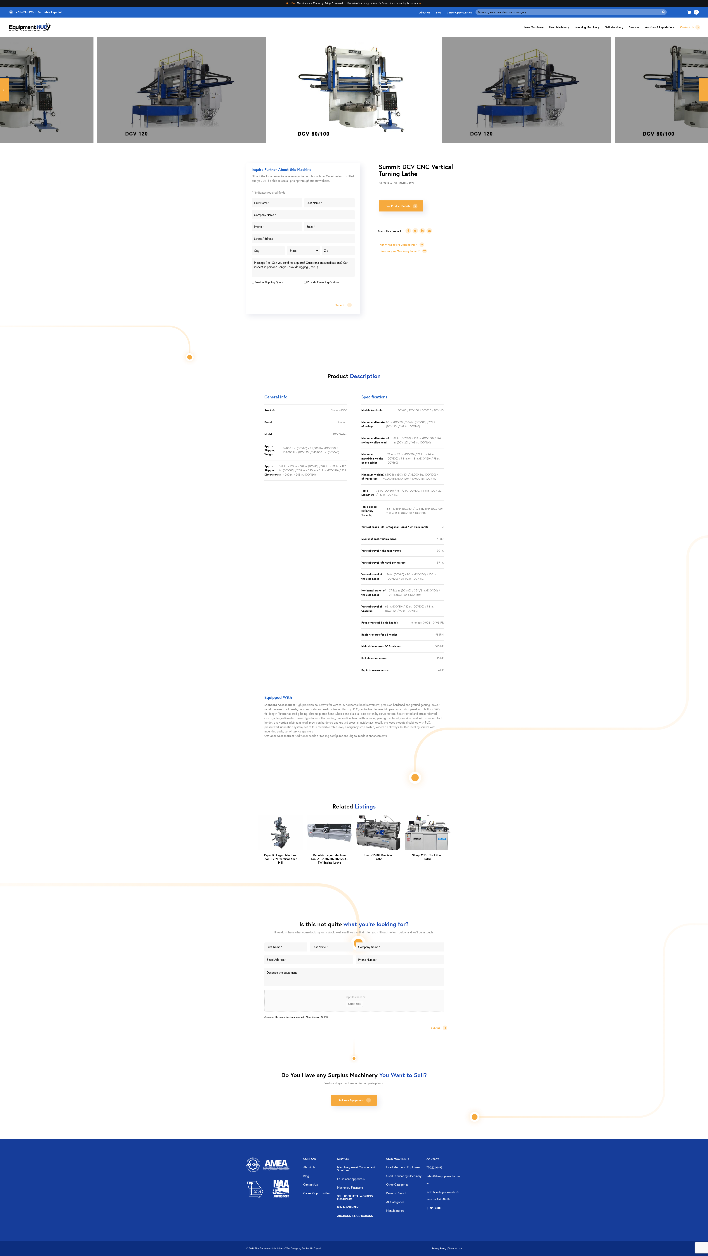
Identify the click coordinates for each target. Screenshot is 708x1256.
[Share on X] (415, 231)
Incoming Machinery (587, 27)
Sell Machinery (614, 27)
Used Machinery (559, 27)
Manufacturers (395, 1210)
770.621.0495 (434, 1167)
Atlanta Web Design (287, 1248)
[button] (427, 1208)
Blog (438, 12)
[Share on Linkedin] (422, 231)
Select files (354, 1003)
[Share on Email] (429, 231)
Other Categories (397, 1184)
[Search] (663, 12)
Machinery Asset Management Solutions (356, 1169)
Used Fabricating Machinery (403, 1176)
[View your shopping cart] (689, 12)
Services (343, 1159)
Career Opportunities (459, 12)
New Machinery (534, 27)
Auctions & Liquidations (659, 27)
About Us (424, 12)
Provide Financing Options (323, 282)
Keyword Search (396, 1193)
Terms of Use (455, 1248)
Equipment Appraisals (351, 1179)
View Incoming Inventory (405, 3)
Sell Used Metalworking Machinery (355, 1198)
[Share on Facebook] (408, 231)
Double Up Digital (311, 1248)
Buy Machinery (347, 1207)
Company (309, 1159)
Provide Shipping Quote (269, 282)
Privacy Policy (439, 1248)
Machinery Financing (350, 1187)
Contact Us (687, 27)
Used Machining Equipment (403, 1167)
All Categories (395, 1202)
